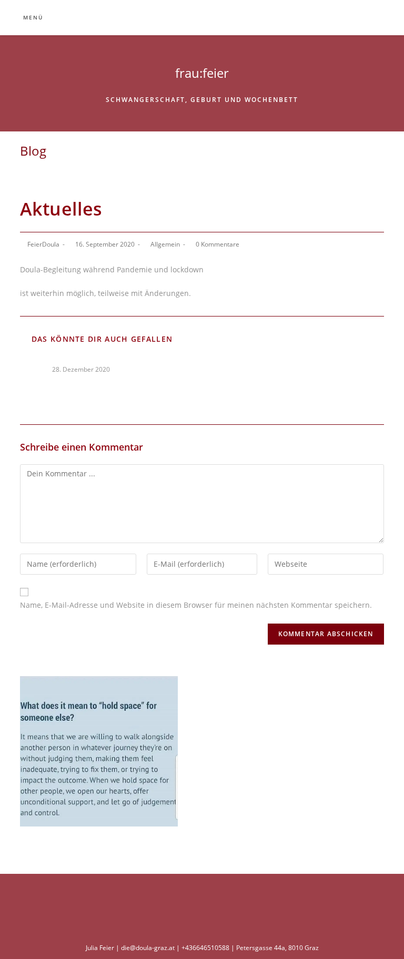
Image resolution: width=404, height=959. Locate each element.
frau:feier (202, 72)
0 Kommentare (217, 244)
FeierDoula (43, 244)
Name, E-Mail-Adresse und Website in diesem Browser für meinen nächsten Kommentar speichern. (196, 605)
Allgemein (165, 244)
